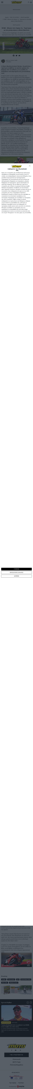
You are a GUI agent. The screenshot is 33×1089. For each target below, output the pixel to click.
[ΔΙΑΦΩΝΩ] (30, 166)
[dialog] (16, 544)
